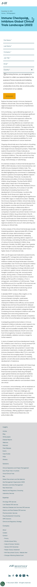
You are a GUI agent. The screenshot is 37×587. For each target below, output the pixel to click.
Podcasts (5, 445)
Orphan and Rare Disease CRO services (14, 510)
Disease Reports (7, 439)
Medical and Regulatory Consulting (13, 490)
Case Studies (6, 454)
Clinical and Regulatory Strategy (12, 521)
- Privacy (6, 538)
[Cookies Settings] (2, 584)
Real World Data (7, 487)
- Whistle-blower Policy (10, 541)
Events (4, 451)
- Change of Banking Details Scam (13, 555)
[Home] (4, 3)
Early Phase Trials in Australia (11, 470)
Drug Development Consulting (11, 516)
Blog (4, 434)
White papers (7, 437)
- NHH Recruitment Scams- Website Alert (15, 552)
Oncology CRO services (9, 501)
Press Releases (7, 448)
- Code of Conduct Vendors (11, 544)
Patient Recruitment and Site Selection (14, 479)
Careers (5, 532)
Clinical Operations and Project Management (16, 468)
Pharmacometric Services (10, 513)
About (4, 530)
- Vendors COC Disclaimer (10, 547)
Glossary (5, 459)
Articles (5, 431)
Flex (4, 476)
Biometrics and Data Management (13, 485)
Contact (5, 535)
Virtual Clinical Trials (8, 473)
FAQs (4, 456)
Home (3, 13)
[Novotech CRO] (18, 567)
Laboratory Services (8, 493)
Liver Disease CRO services (10, 504)
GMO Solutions (7, 518)
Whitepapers (11, 13)
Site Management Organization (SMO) (14, 482)
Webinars (5, 442)
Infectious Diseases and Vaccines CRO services (16, 507)
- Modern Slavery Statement (11, 549)
